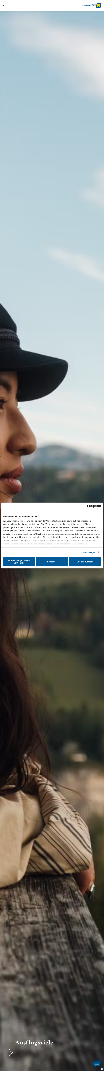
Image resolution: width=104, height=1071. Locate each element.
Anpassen (50, 562)
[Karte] (8, 5)
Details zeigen (88, 552)
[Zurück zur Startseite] (91, 5)
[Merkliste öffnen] (11, 5)
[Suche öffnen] (13, 5)
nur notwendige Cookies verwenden (19, 561)
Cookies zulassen (85, 562)
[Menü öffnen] (3, 5)
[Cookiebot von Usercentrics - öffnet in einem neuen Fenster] (89, 507)
